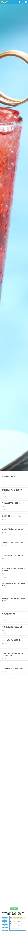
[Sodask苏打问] (6, 2)
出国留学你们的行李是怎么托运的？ (13, 555)
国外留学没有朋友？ (8, 477)
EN (22, 3)
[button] (14, 908)
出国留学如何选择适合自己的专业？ (13, 668)
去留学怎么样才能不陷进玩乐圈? (12, 529)
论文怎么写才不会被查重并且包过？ (13, 640)
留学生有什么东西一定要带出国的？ (13, 542)
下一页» (16, 678)
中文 (22, 2)
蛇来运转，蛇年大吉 (8, 614)
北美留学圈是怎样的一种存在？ (12, 516)
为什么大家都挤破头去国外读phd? (13, 503)
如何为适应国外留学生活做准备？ (12, 627)
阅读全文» (4, 480)
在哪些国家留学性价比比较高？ (12, 490)
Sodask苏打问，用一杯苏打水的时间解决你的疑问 (14, 913)
